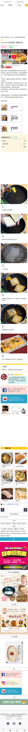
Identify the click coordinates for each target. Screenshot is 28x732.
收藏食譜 (4, 47)
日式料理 (13, 523)
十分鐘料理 (8, 504)
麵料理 (8, 535)
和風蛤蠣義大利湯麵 (6, 483)
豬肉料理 (13, 533)
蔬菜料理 (3, 533)
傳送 (11, 47)
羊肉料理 (23, 531)
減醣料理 (16, 529)
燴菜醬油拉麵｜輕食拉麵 (6, 466)
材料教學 (10, 529)
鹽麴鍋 (17, 500)
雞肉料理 (19, 533)
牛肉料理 (22, 529)
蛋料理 (8, 533)
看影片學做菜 (15, 504)
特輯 (18, 523)
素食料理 (17, 531)
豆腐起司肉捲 (20, 466)
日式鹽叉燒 (5, 500)
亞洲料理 (3, 523)
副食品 (8, 523)
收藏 (26, 5)
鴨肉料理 (3, 535)
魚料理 (24, 533)
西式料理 (23, 523)
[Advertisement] (14, 22)
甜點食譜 (3, 531)
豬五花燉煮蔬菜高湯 (20, 483)
